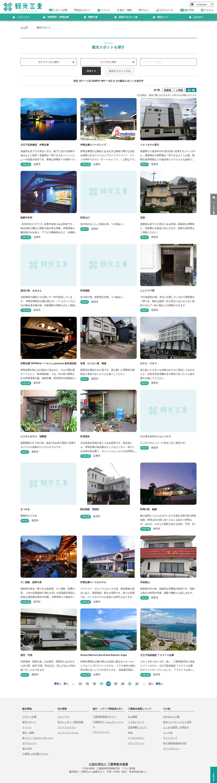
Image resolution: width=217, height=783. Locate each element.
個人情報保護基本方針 (175, 743)
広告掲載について (137, 727)
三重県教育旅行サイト (104, 716)
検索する (91, 71)
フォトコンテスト (66, 727)
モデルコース (29, 743)
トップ (24, 27)
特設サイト (163, 17)
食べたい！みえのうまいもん (37, 738)
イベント (27, 727)
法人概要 (132, 716)
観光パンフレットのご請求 (177, 722)
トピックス (23, 17)
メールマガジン (136, 738)
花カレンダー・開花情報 (70, 722)
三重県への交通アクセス (35, 754)
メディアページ (136, 743)
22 (137, 683)
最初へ (57, 683)
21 (129, 683)
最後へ (159, 683)
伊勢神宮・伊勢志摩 (58, 17)
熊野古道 (93, 17)
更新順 (167, 90)
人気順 (179, 90)
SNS (130, 732)
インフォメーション (68, 732)
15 (87, 683)
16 (94, 683)
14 (80, 683)
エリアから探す (108, 62)
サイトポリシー (171, 748)
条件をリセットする (119, 71)
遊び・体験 (28, 732)
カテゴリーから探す (48, 62)
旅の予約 (27, 748)
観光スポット (29, 722)
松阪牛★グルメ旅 (128, 17)
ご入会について (136, 722)
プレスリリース (101, 732)
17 (101, 683)
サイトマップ (170, 738)
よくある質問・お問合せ (176, 727)
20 (122, 683)
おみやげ (198, 17)
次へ (151, 683)
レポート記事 (29, 716)
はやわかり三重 (171, 716)
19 (115, 683)
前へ (66, 683)
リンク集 (168, 732)
